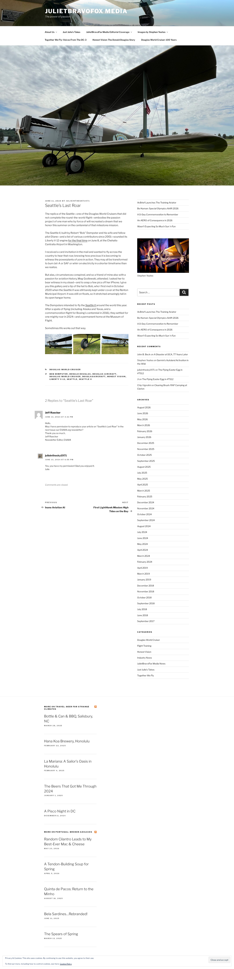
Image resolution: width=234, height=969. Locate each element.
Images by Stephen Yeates (151, 32)
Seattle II (90, 305)
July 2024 (142, 532)
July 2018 (142, 609)
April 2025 (142, 484)
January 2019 (144, 579)
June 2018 (142, 615)
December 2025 (145, 443)
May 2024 (142, 544)
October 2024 (144, 514)
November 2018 (145, 591)
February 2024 (144, 561)
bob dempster (59, 374)
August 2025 (144, 466)
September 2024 (146, 520)
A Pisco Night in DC (59, 811)
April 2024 (142, 549)
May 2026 (142, 419)
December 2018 (145, 585)
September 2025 (146, 461)
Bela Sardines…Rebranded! (65, 914)
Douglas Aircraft (104, 374)
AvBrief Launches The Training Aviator (156, 202)
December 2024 (145, 502)
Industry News (144, 657)
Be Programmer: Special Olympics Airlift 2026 (157, 208)
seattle (72, 379)
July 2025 (142, 472)
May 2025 (142, 478)
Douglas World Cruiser (65, 369)
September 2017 (145, 621)
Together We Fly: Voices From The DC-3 (65, 39)
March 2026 (143, 425)
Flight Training (144, 645)
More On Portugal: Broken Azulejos (68, 832)
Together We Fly (145, 675)
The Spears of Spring (61, 934)
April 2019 (142, 567)
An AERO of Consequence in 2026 (154, 220)
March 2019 (143, 573)
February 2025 (144, 496)
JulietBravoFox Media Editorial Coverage (107, 32)
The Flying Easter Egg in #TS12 (157, 379)
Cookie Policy (66, 964)
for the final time (77, 240)
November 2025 (145, 449)
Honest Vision (116, 376)
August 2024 (144, 526)
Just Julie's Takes (145, 669)
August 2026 (144, 407)
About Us (49, 32)
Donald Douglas (80, 374)
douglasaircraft (94, 376)
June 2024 (142, 538)
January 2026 (144, 437)
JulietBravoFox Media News (151, 663)
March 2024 (143, 556)
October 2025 (144, 455)
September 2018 (146, 603)
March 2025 (143, 490)
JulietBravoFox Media (86, 11)
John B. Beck (143, 354)
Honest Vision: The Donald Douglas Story (113, 39)
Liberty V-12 (57, 379)
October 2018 (144, 597)
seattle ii (85, 379)
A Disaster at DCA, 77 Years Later (171, 354)
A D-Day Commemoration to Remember (157, 214)
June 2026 (142, 413)
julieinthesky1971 (78, 201)
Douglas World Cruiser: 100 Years (159, 39)
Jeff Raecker (52, 412)
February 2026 (144, 431)
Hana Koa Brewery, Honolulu (67, 741)
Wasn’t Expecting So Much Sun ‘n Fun (156, 226)
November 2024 (145, 508)
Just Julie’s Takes (71, 32)
